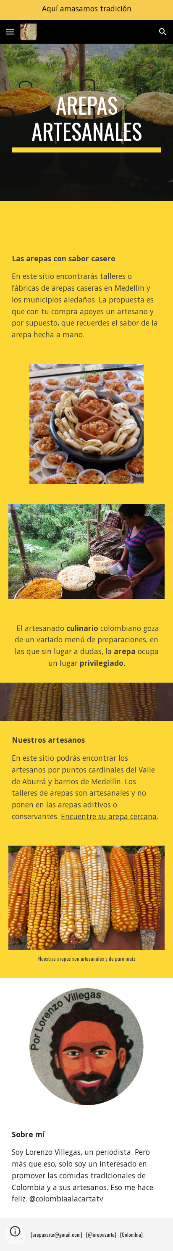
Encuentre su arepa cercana (109, 816)
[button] (10, 31)
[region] (86, 10)
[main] (86, 122)
